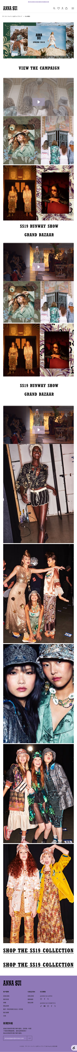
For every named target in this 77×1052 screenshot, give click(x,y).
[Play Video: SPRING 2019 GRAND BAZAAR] (38, 267)
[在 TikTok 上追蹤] (41, 1006)
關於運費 (6, 1012)
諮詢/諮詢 (6, 996)
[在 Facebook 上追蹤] (45, 999)
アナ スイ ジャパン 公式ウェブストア (12, 16)
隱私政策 (6, 1006)
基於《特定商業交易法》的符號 (13, 1009)
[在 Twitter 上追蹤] (48, 999)
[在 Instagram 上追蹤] (41, 999)
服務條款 (30, 999)
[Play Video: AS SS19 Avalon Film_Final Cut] (38, 102)
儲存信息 (6, 999)
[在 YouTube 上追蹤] (45, 1006)
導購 (4, 1003)
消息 (4, 1016)
